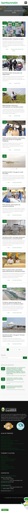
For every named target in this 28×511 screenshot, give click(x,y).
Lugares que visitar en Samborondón (8, 459)
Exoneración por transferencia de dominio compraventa (12, 443)
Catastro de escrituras (5, 437)
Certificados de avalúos (5, 439)
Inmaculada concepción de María (7, 468)
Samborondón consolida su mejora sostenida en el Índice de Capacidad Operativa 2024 (14, 379)
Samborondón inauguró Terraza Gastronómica (13, 335)
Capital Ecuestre (4, 456)
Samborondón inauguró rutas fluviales (12, 172)
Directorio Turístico (5, 457)
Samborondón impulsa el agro (13, 39)
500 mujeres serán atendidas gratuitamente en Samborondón (13, 270)
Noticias (13, 50)
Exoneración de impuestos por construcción (10, 440)
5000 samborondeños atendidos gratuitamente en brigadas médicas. (13, 139)
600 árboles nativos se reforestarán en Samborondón (12, 106)
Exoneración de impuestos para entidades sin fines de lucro (13, 449)
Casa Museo (3, 462)
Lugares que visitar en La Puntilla (7, 460)
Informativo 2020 (14, 49)
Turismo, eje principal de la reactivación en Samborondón (12, 303)
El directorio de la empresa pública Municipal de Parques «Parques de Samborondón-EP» (14, 387)
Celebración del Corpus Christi (7, 466)
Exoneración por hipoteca (6, 446)
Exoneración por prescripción (7, 445)
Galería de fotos (4, 469)
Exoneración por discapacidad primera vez (9, 448)
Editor (7, 49)
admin (9, 343)
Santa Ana (3, 463)
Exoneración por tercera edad (7, 442)
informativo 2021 (20, 49)
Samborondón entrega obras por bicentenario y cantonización (13, 238)
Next (19, 349)
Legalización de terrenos (6, 436)
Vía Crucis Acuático (4, 465)
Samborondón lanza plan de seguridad (12, 73)
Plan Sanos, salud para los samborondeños (11, 205)
